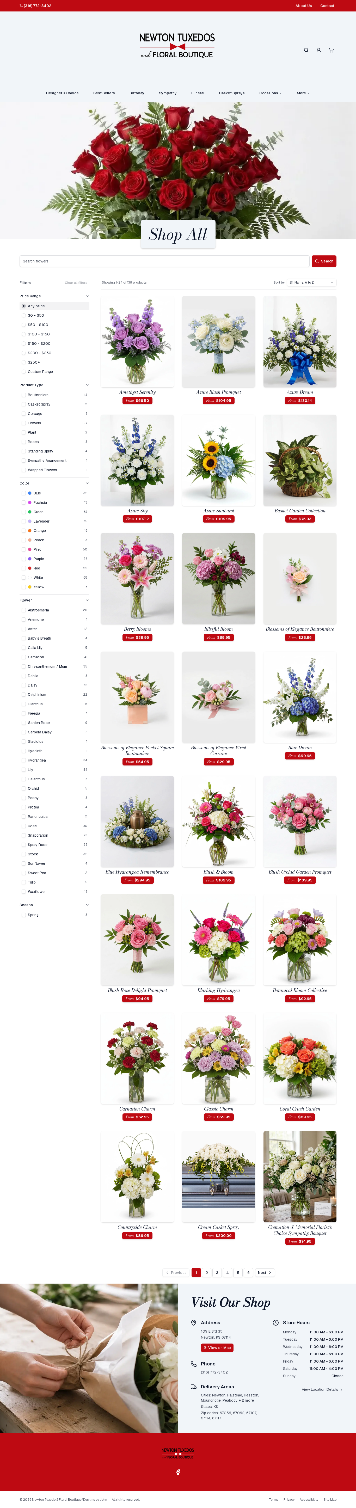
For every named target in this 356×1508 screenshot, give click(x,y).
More (301, 93)
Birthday (137, 93)
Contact (327, 5)
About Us (304, 5)
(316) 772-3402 (37, 5)
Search (327, 261)
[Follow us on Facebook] (178, 1472)
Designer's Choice (62, 93)
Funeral (197, 93)
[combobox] (311, 282)
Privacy (289, 1500)
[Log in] (319, 50)
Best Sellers (104, 93)
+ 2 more (246, 1400)
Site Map (329, 1500)
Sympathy (168, 93)
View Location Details (320, 1389)
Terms (273, 1500)
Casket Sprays (232, 93)
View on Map (219, 1347)
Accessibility (309, 1500)
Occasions (268, 93)
